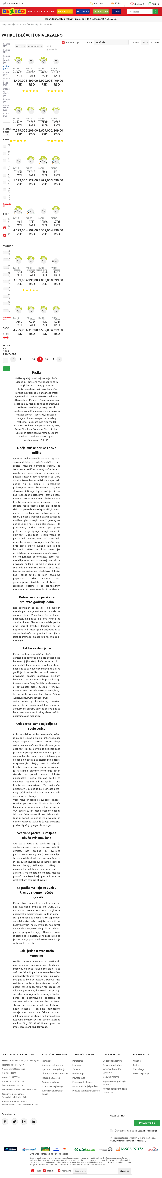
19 (9, 259)
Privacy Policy (116, 1141)
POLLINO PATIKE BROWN (55, 175)
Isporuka (76, 1065)
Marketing (66, 1171)
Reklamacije (78, 1073)
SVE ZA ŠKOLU (65, 11)
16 (9, 252)
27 (10, 310)
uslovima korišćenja (147, 1130)
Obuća (42, 24)
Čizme (6, 114)
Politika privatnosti (51, 1082)
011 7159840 (17, 1064)
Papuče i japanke (7, 59)
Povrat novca (78, 1078)
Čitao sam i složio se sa (136, 1131)
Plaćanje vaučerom (51, 1078)
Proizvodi (32, 24)
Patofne (7, 100)
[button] (6, 139)
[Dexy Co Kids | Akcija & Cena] (14, 11)
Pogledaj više (111, 19)
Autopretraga (72, 42)
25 (10, 288)
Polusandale (9, 51)
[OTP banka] (85, 1149)
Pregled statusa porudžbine (86, 1090)
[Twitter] (14, 1121)
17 (39, 359)
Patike (6, 67)
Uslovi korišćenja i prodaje (85, 1086)
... (27, 359)
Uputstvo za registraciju (53, 1069)
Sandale (7, 45)
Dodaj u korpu (67, 99)
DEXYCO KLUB (100, 11)
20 (9, 267)
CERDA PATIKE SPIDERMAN (30, 125)
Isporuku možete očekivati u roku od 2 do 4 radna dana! (74, 19)
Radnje (136, 1065)
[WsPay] (106, 1149)
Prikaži (136, 42)
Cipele (6, 73)
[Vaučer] (45, 1149)
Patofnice (83, 11)
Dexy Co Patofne (111, 1077)
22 (10, 274)
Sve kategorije (37, 11)
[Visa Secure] (56, 1149)
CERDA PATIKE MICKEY (30, 175)
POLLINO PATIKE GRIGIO (43, 175)
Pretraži (11, 368)
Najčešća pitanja (141, 1073)
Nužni (38, 1171)
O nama (137, 1061)
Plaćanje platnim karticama (55, 1073)
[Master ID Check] (66, 1149)
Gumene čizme (7, 107)
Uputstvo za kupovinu (52, 1065)
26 (10, 303)
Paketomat (77, 1061)
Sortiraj (88, 42)
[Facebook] (5, 1121)
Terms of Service (133, 1141)
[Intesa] (130, 1149)
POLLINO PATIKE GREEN (30, 225)
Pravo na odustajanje (82, 1082)
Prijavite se (147, 1123)
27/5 (10, 296)
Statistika (51, 1171)
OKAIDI (116, 11)
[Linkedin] (33, 1121)
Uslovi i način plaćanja (52, 1086)
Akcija (50, 11)
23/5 (10, 281)
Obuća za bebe (6, 81)
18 (46, 359)
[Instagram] (24, 1121)
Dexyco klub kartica (112, 1065)
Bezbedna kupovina (112, 1061)
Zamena (76, 1069)
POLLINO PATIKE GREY (17, 225)
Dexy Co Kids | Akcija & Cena (14, 24)
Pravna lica (47, 1061)
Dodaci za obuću (6, 92)
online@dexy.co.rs (37, 1027)
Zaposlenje (138, 1069)
